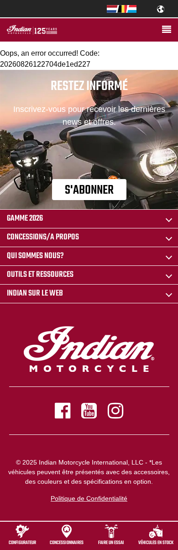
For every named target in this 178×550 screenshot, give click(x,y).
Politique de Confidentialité (89, 498)
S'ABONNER (89, 190)
